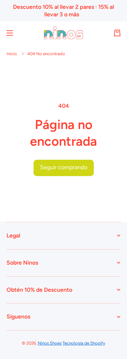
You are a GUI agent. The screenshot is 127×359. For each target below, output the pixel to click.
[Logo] (63, 32)
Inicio (12, 53)
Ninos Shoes (50, 343)
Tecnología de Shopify (84, 343)
